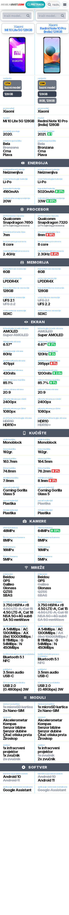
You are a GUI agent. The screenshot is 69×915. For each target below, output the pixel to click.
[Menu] (64, 4)
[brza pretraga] (49, 4)
